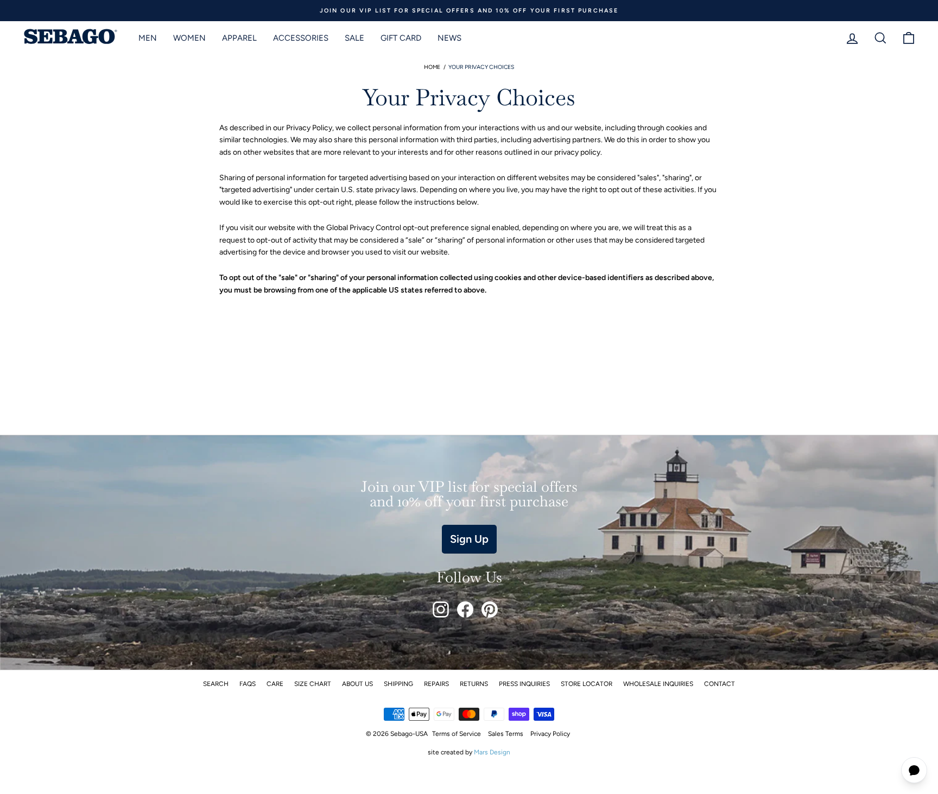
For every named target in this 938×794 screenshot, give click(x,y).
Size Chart (312, 684)
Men (147, 38)
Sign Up (469, 538)
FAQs (247, 684)
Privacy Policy (550, 734)
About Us (357, 684)
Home (432, 67)
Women (189, 38)
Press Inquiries (524, 684)
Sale (354, 38)
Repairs (436, 684)
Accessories (300, 38)
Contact (719, 684)
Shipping (398, 684)
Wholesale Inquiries (658, 684)
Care (275, 684)
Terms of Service (456, 734)
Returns (474, 684)
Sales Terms (505, 734)
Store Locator (586, 684)
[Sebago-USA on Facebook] (465, 609)
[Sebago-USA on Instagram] (441, 609)
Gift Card (401, 38)
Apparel (239, 38)
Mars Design (492, 752)
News (449, 38)
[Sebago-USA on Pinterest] (489, 609)
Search (216, 684)
